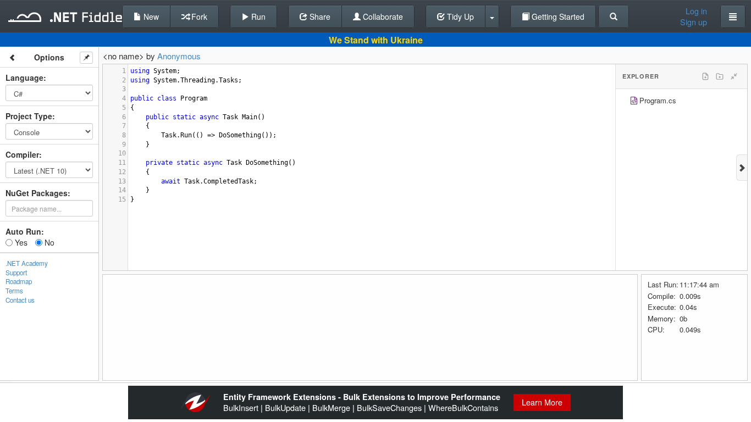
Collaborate (382, 16)
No (48, 242)
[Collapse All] (734, 76)
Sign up (693, 21)
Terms (14, 290)
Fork (198, 16)
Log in (696, 10)
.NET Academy (26, 263)
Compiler (22, 154)
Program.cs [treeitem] (657, 100)
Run (257, 16)
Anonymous (179, 56)
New (150, 16)
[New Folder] (719, 76)
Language (24, 77)
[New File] (705, 76)
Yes (20, 242)
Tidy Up (459, 16)
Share (318, 16)
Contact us (20, 300)
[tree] (681, 101)
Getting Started (556, 16)
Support (16, 272)
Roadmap (18, 281)
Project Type (28, 115)
